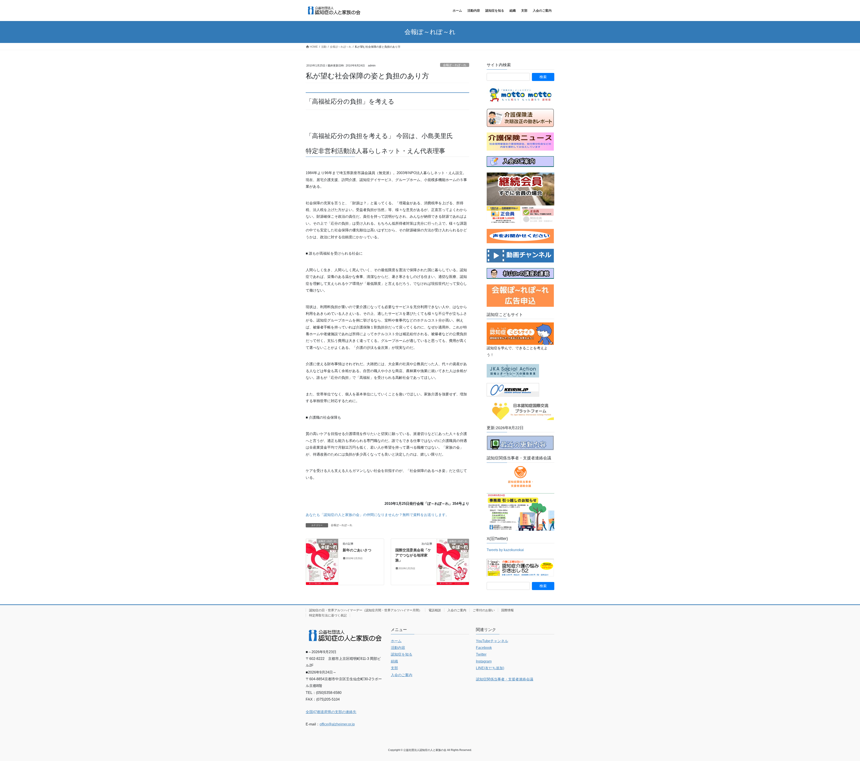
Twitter (481, 654)
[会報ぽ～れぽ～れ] (322, 562)
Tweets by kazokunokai (505, 550)
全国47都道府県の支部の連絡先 (331, 712)
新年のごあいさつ (357, 550)
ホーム (396, 641)
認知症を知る (401, 654)
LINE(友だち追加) (490, 668)
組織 (394, 661)
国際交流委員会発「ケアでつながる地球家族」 (413, 555)
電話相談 (434, 610)
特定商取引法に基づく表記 (328, 615)
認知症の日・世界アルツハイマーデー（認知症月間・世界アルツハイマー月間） (365, 610)
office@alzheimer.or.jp (337, 724)
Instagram (484, 661)
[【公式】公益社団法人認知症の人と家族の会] (520, 255)
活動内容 (398, 648)
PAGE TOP (837, 734)
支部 (394, 668)
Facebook (484, 648)
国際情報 (507, 610)
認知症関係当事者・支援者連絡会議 (504, 679)
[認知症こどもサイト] (520, 333)
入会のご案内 (456, 610)
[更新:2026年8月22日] (520, 443)
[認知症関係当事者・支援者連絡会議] (520, 476)
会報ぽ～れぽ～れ (454, 65)
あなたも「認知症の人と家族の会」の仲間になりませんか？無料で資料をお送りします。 (377, 515)
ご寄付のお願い (484, 610)
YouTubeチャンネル (492, 641)
